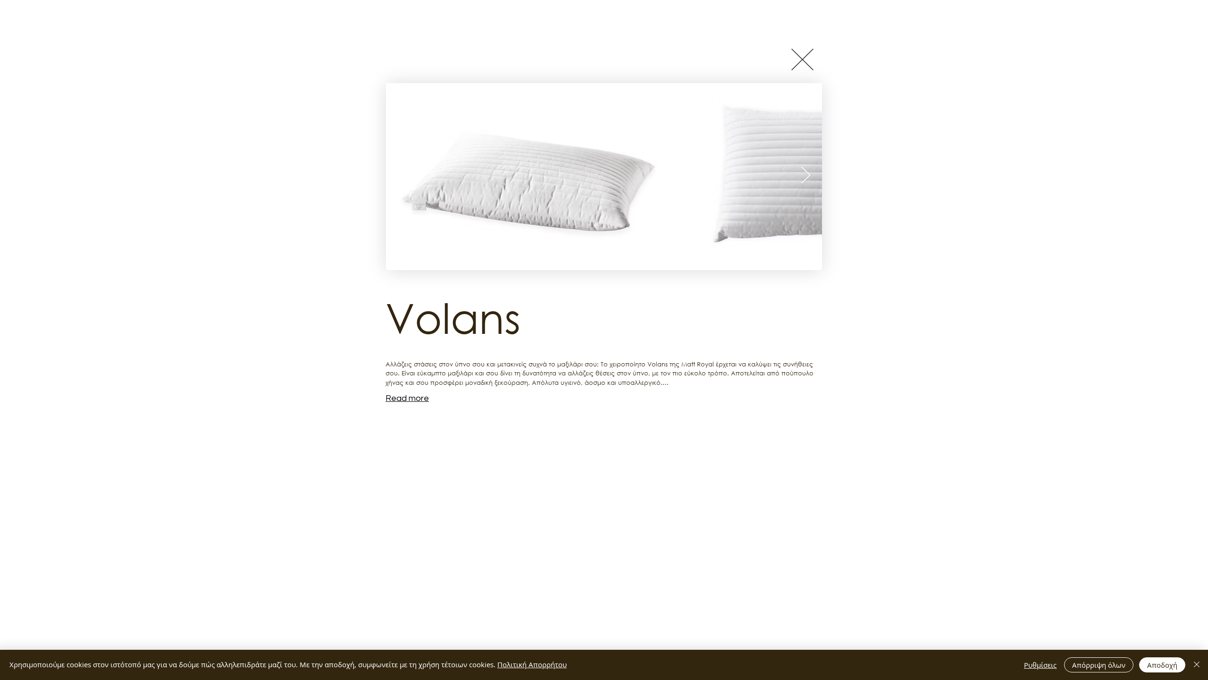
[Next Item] (805, 176)
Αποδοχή (1162, 665)
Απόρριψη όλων (1098, 665)
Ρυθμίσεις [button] (1040, 665)
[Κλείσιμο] (1196, 664)
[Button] (802, 59)
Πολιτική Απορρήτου (532, 664)
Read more (407, 398)
